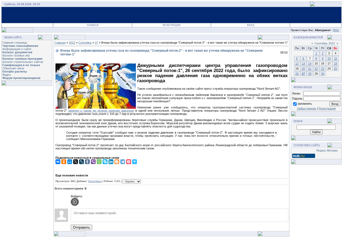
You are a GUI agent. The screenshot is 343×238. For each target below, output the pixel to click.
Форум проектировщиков (21, 78)
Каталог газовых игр (16, 55)
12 (297, 63)
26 (297, 73)
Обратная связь (13, 68)
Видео (6, 74)
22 (316, 68)
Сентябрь (85, 42)
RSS (336, 30)
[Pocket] (128, 161)
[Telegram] (122, 161)
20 (303, 68)
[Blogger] (116, 161)
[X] (75, 161)
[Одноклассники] (63, 161)
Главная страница (14, 42)
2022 (72, 42)
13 (303, 63)
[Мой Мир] (69, 161)
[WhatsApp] (99, 161)
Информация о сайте (16, 49)
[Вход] (75, 202)
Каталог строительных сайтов (22, 61)
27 (96, 42)
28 (309, 73)
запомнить (304, 103)
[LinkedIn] (111, 161)
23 (322, 68)
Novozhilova (95, 181)
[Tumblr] (87, 161)
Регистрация (171, 25)
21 (309, 68)
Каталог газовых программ (22, 58)
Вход (250, 25)
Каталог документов (17, 52)
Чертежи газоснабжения (20, 45)
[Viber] (93, 161)
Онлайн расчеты (14, 71)
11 (335, 58)
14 (309, 63)
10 (329, 58)
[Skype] (105, 161)
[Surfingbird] (134, 161)
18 (335, 63)
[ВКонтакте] (57, 161)
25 (335, 68)
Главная (92, 25)
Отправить (81, 227)
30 (322, 73)
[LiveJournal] (81, 161)
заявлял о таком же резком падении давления (101, 110)
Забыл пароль (306, 108)
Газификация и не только (21, 65)
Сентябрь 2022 (325, 43)
